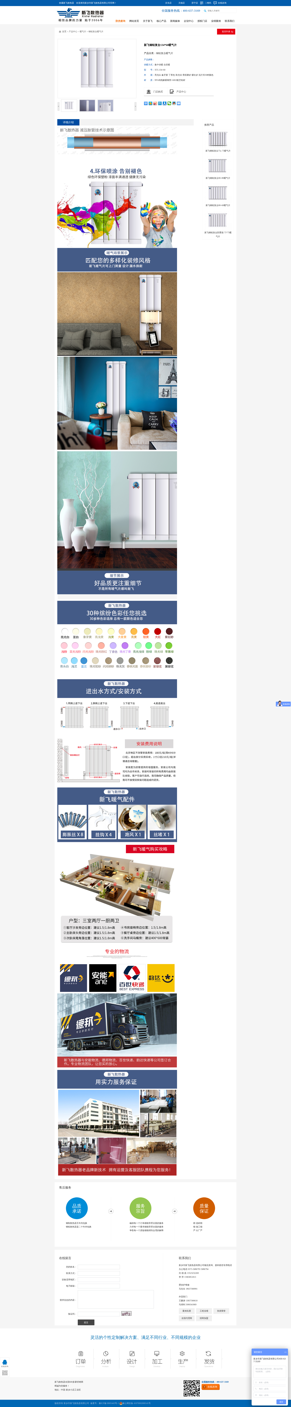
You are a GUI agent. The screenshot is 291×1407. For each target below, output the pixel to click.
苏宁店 (195, 3)
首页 (64, 31)
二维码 (208, 3)
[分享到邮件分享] (179, 103)
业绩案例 (216, 21)
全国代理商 (186, 1318)
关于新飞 (148, 21)
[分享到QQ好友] (174, 103)
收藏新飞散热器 (66, 3)
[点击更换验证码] (126, 1313)
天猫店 (181, 3)
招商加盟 (204, 1318)
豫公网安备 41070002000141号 (136, 1403)
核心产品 (161, 21)
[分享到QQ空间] (150, 103)
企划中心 (189, 21)
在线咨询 (222, 3)
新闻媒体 (175, 21)
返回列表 (226, 31)
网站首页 (134, 21)
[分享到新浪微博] (155, 103)
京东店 (168, 3)
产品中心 (73, 31)
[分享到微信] (169, 103)
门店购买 (158, 91)
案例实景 (186, 1311)
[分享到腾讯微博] (160, 103)
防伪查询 (120, 21)
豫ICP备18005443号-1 (109, 1403)
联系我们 (229, 21)
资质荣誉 (221, 1311)
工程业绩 (204, 1311)
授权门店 (202, 21)
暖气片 (83, 31)
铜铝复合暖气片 (96, 31)
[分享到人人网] (165, 103)
